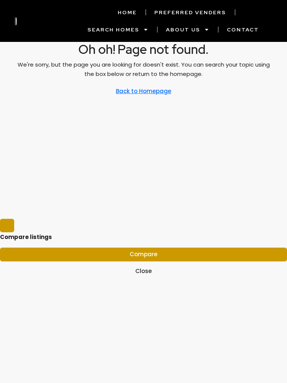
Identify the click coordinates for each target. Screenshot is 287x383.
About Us (183, 29)
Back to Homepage (143, 91)
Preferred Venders (190, 12)
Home (127, 12)
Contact (243, 29)
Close (143, 271)
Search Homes (113, 29)
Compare (143, 254)
